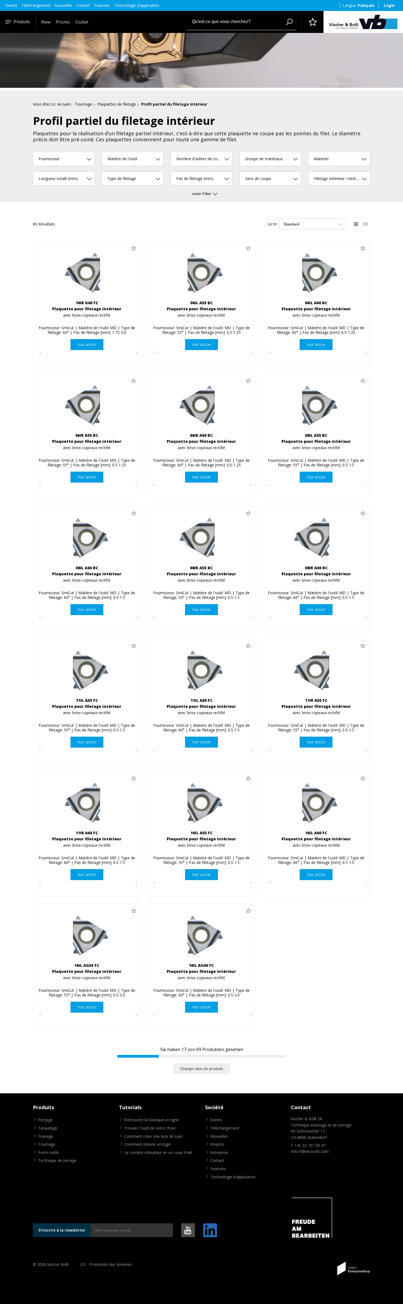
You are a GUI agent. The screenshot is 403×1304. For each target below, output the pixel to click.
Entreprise (219, 1152)
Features (102, 5)
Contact (83, 5)
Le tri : (273, 224)
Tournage (83, 104)
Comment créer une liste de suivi (153, 1136)
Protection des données (110, 1264)
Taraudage (47, 1128)
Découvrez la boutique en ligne (151, 1119)
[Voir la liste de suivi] (312, 22)
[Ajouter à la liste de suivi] (133, 248)
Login (389, 5)
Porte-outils (48, 1152)
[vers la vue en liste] (365, 223)
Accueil (63, 104)
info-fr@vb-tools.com (310, 1151)
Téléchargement (35, 5)
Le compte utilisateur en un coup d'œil (158, 1152)
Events (11, 5)
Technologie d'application (136, 5)
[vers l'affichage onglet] (356, 223)
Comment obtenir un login (147, 1144)
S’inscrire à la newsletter (61, 1230)
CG (83, 1264)
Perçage (45, 1119)
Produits (22, 21)
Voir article (87, 344)
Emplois (217, 1144)
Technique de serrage (57, 1160)
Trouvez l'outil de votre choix (149, 1128)
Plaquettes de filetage (116, 104)
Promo (63, 22)
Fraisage (45, 1136)
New (45, 22)
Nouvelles (63, 5)
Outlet (81, 22)
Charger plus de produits (201, 1068)
